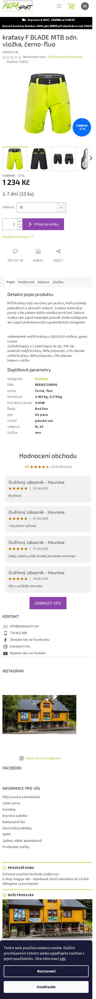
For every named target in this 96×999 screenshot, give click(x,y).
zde (62, 958)
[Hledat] (59, 6)
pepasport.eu (20, 646)
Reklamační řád (13, 822)
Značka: (18, 61)
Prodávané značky (16, 847)
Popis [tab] (11, 282)
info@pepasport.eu (24, 626)
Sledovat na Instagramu (43, 758)
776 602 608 (18, 633)
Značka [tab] (58, 282)
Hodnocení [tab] (26, 282)
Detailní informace (15, 237)
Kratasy (41, 378)
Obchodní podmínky (17, 828)
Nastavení (46, 971)
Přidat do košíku (46, 224)
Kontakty (9, 809)
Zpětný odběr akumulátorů (22, 840)
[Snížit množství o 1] (19, 227)
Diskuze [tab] (43, 282)
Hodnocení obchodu (48, 455)
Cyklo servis (11, 803)
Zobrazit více (48, 603)
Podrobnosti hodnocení (65, 57)
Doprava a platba (14, 815)
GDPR (6, 834)
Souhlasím (46, 987)
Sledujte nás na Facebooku (29, 639)
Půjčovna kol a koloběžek (21, 797)
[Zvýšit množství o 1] (19, 221)
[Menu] (85, 6)
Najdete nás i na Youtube (28, 653)
